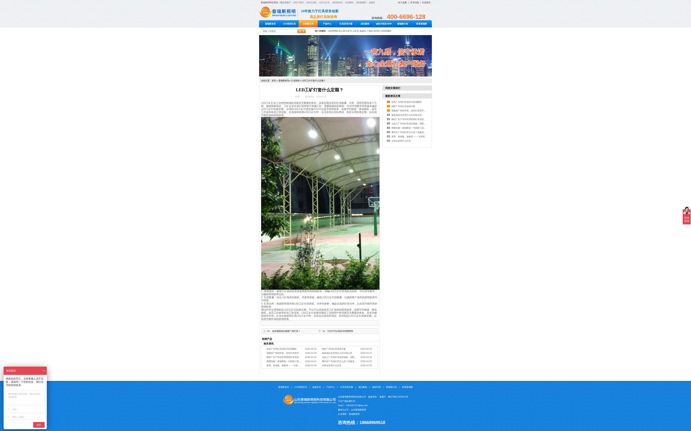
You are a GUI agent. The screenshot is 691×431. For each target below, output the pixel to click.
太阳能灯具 (308, 23)
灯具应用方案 (346, 23)
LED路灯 (349, 2)
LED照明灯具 (289, 23)
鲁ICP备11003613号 (398, 397)
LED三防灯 (298, 2)
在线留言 (426, 2)
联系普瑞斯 (421, 23)
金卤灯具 (316, 387)
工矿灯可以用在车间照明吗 (340, 331)
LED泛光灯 (311, 2)
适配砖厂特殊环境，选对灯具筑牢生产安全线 (288, 353)
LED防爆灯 (361, 2)
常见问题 (414, 2)
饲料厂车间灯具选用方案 (334, 349)
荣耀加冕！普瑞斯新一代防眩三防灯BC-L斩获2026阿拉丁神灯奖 (297, 361)
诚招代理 (376, 387)
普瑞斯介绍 (402, 23)
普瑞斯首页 (270, 23)
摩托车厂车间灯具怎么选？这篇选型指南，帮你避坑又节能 (350, 361)
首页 (274, 80)
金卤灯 (372, 2)
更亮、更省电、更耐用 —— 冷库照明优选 (286, 365)
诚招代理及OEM (384, 23)
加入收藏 (402, 2)
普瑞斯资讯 (283, 80)
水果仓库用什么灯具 (331, 365)
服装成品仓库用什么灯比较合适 (337, 353)
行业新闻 (295, 80)
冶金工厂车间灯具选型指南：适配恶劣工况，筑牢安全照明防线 (352, 357)
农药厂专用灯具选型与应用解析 (282, 349)
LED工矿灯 (324, 2)
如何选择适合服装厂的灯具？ (286, 331)
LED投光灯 (337, 2)
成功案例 (365, 23)
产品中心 (327, 23)
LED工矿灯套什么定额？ (314, 80)
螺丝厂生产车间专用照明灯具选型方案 (285, 357)
